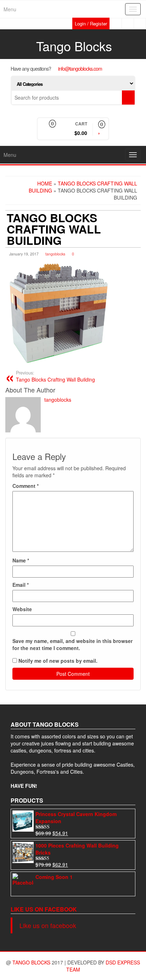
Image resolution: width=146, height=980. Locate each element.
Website (22, 609)
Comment (25, 485)
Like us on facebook (44, 909)
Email (20, 584)
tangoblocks (55, 253)
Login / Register (91, 23)
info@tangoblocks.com (80, 68)
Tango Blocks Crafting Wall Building (55, 376)
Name (20, 560)
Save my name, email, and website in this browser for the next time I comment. (72, 644)
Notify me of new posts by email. (57, 660)
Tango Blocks (74, 46)
